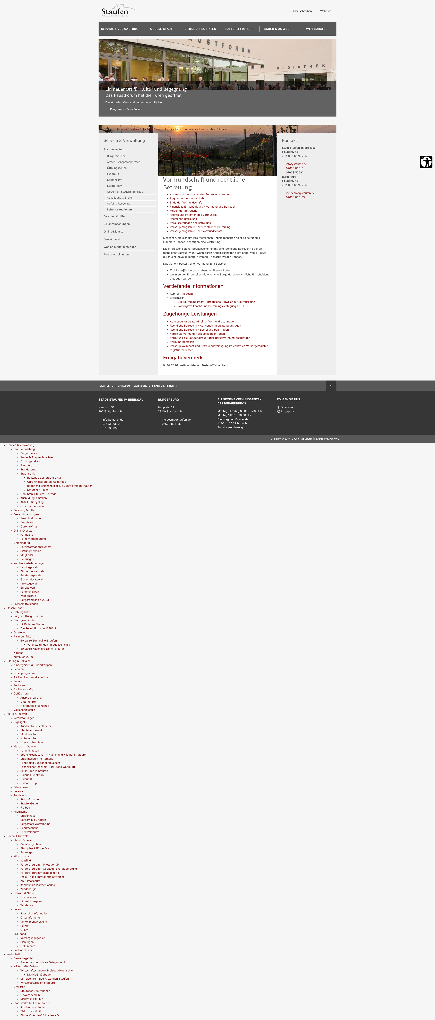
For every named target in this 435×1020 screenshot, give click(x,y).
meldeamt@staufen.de (300, 193)
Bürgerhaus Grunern (33, 819)
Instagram (287, 411)
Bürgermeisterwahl (32, 571)
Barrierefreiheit (164, 386)
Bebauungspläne (30, 844)
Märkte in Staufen (31, 999)
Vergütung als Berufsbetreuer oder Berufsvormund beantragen (210, 337)
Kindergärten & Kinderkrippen (33, 665)
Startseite (109, 129)
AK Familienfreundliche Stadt (32, 677)
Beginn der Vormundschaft (187, 198)
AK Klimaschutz (30, 881)
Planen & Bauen (23, 840)
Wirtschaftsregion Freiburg (37, 982)
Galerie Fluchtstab (32, 775)
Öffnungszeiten (117, 168)
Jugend (18, 681)
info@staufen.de (296, 164)
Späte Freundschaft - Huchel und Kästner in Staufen (53, 754)
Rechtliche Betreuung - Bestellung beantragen (199, 329)
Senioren (19, 685)
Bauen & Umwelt (277, 29)
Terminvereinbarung (33, 538)
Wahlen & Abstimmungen (120, 246)
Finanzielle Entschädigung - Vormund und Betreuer (202, 206)
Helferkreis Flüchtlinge (34, 705)
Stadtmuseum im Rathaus (36, 758)
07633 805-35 (295, 197)
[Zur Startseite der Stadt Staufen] (118, 11)
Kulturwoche (28, 738)
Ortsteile (19, 632)
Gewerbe (19, 986)
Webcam (325, 11)
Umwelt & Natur (24, 893)
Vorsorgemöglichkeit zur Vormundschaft (196, 231)
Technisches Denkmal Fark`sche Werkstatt (47, 766)
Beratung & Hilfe (114, 216)
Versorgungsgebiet (32, 938)
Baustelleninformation (34, 913)
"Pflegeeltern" (188, 293)
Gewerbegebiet (23, 958)
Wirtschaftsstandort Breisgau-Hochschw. (46, 970)
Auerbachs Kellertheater (35, 726)
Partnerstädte (22, 636)
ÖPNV (24, 929)
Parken (24, 925)
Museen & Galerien (25, 746)
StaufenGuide (29, 803)
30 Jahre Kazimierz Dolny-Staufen (42, 648)
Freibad (25, 807)
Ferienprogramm (24, 673)
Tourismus (20, 795)
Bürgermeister (116, 156)
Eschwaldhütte (29, 832)
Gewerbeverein (30, 995)
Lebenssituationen (172, 129)
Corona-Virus (28, 526)
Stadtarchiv (114, 185)
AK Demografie (23, 689)
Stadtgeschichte (24, 620)
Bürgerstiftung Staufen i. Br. (31, 616)
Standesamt (114, 179)
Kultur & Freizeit (239, 29)
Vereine (18, 791)
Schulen (19, 669)
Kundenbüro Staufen (33, 1007)
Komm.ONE (333, 439)
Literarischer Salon (32, 742)
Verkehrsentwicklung (33, 921)
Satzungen (27, 559)
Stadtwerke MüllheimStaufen (32, 1003)
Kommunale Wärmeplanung (37, 885)
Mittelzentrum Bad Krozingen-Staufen (44, 978)
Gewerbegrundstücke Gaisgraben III (43, 962)
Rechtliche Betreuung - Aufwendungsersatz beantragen (205, 325)
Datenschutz (142, 386)
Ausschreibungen (31, 518)
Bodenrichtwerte (24, 950)
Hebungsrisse (22, 612)
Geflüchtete (21, 693)
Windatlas (26, 905)
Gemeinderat (112, 239)
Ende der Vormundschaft (186, 202)
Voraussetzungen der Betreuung (190, 223)
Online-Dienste (113, 231)
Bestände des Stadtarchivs (44, 477)
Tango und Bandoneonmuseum (40, 762)
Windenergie (28, 889)
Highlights (20, 722)
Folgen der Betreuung (183, 210)
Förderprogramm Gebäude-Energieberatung (48, 868)
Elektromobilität (30, 1011)
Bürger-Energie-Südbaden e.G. (39, 1015)
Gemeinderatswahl (32, 579)
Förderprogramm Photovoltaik (39, 864)
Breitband (20, 933)
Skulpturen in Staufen (34, 771)
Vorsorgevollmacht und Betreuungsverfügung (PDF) (211, 306)
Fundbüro (113, 173)
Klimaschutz (21, 856)
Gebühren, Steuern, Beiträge (125, 191)
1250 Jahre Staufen (32, 624)
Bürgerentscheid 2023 (34, 599)
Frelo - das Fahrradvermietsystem (42, 876)
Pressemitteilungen (116, 254)
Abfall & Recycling (118, 203)
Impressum (123, 386)
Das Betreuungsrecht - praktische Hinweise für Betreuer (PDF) (217, 301)
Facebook (287, 407)
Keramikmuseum (30, 750)
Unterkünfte (28, 701)
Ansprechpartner (31, 697)
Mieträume (20, 811)
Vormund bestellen (182, 342)
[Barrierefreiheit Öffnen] (426, 162)
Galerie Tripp (28, 783)
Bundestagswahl (30, 575)
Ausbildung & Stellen (120, 197)
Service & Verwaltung (119, 29)
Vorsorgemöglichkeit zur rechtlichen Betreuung (200, 227)
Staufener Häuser (38, 490)
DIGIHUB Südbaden (39, 974)
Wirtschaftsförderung (27, 966)
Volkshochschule (24, 709)
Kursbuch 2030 (23, 657)
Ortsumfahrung (30, 917)
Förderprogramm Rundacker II (39, 872)
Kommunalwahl (30, 591)
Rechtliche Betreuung (183, 218)
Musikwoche (28, 734)
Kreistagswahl (29, 583)
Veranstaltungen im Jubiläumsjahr (48, 644)
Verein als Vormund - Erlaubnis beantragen (197, 333)
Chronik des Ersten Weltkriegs (46, 481)
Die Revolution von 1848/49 (38, 628)
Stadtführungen (30, 799)
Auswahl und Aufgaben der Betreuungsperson (199, 194)
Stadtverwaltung (150, 129)
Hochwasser (28, 897)
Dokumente (27, 946)
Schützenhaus (29, 828)
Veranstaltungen (24, 718)
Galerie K (26, 779)
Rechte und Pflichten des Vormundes (193, 214)
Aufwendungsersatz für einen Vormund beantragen (202, 321)
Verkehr (18, 909)
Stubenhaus (27, 815)
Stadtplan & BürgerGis (34, 848)
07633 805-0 (294, 168)
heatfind (25, 860)
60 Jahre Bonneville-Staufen (38, 640)
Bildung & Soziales (200, 29)
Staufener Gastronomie (35, 991)
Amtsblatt (26, 522)
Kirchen (18, 652)
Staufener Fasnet (31, 730)
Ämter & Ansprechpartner (123, 162)
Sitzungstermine (30, 551)
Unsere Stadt (161, 29)
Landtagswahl (29, 567)
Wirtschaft (316, 29)
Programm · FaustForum (126, 109)
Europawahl (28, 587)
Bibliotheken (21, 787)
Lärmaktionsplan (31, 901)
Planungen (27, 942)
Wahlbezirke (28, 595)
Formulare (26, 534)
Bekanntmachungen (117, 224)
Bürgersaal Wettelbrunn (35, 824)
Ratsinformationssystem (35, 547)
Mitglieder (26, 555)
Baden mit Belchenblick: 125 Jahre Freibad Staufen (59, 485)
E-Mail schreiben (301, 11)
